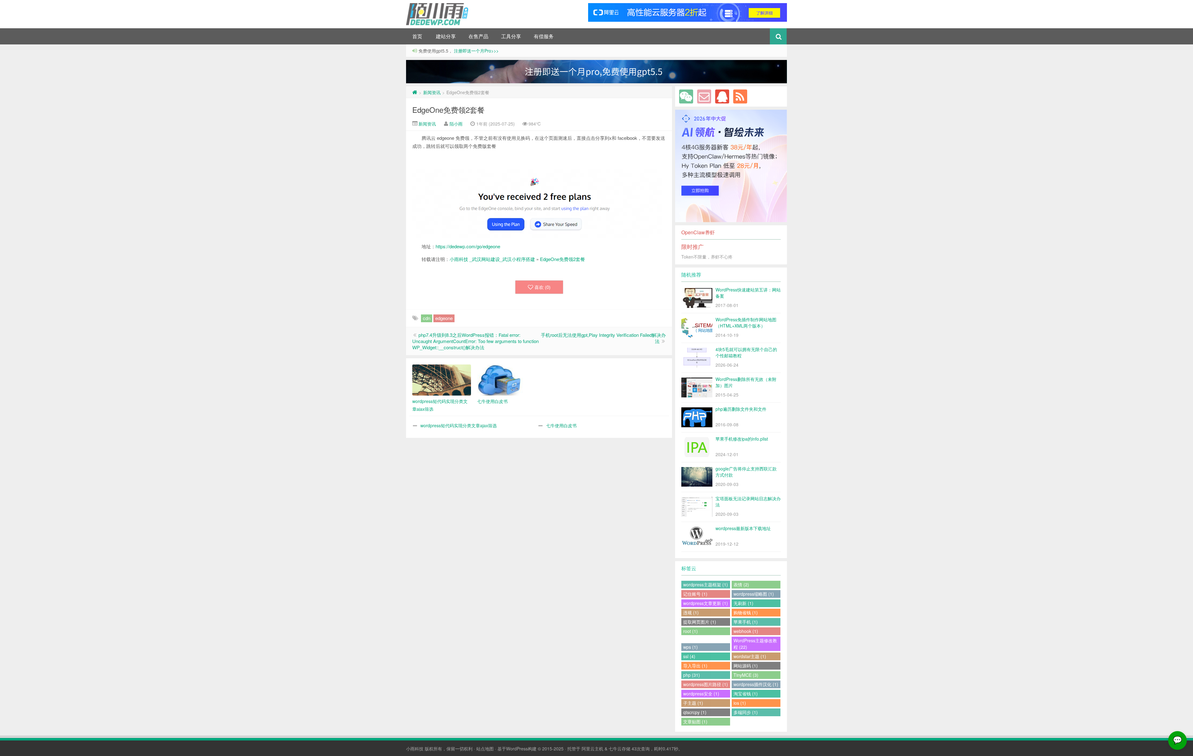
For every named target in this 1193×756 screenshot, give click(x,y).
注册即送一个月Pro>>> (476, 51)
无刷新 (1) (743, 603)
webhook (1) (746, 631)
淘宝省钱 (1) (746, 693)
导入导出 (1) (695, 665)
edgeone (444, 318)
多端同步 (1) (746, 712)
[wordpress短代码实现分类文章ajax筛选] (441, 380)
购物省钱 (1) (746, 612)
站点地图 (485, 748)
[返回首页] (414, 92)
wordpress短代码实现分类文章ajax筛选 (458, 425)
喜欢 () (542, 287)
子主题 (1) (693, 703)
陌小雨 (456, 124)
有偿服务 (544, 36)
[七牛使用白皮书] (506, 380)
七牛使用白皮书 (561, 425)
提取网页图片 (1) (699, 622)
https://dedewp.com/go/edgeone (468, 246)
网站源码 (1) (746, 665)
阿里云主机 (592, 748)
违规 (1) (691, 612)
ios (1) (740, 703)
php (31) (691, 675)
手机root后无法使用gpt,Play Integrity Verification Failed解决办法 (603, 338)
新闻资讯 (432, 92)
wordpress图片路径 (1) (705, 684)
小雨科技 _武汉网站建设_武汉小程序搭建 (492, 259)
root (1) (690, 631)
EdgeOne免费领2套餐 (448, 109)
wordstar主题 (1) (750, 656)
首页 (417, 36)
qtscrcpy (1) (694, 712)
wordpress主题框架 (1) (705, 584)
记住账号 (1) (695, 594)
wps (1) (690, 647)
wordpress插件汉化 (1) (756, 684)
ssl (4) (689, 656)
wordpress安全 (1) (701, 693)
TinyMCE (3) (746, 675)
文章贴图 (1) (695, 721)
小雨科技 (414, 748)
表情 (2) (741, 584)
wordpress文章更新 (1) (705, 603)
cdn (426, 318)
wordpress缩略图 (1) (754, 594)
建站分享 (446, 36)
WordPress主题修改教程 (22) (755, 643)
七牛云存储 (619, 748)
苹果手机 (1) (746, 622)
